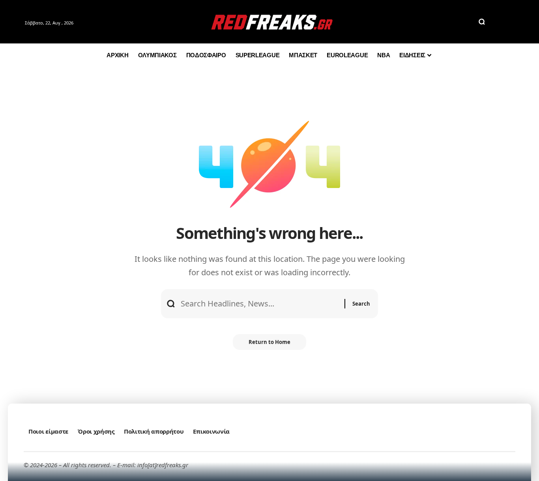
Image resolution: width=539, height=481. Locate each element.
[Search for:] (259, 303)
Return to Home (269, 342)
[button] (482, 22)
